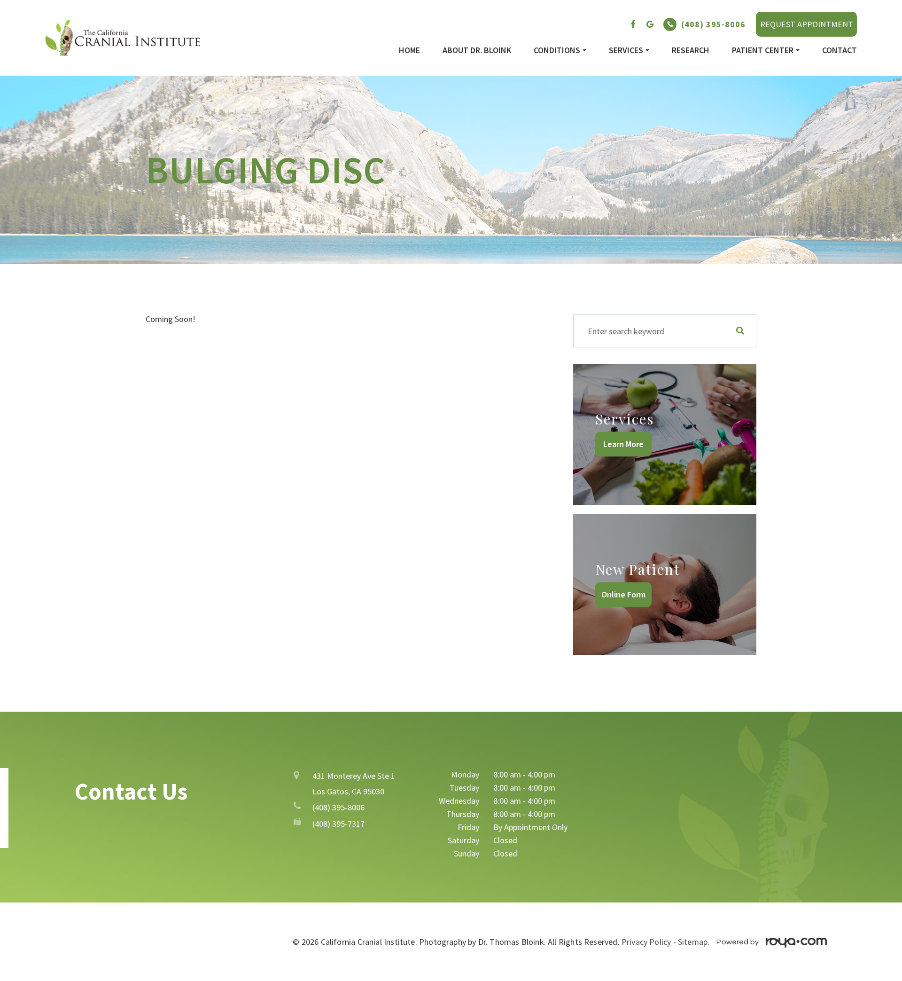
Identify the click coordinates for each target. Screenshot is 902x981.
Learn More (623, 444)
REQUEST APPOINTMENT (806, 24)
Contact (839, 50)
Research (690, 50)
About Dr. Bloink (477, 50)
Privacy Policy (646, 941)
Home (409, 50)
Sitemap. (693, 941)
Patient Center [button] (762, 50)
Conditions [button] (557, 50)
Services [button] (626, 50)
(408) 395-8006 (713, 24)
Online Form (623, 594)
